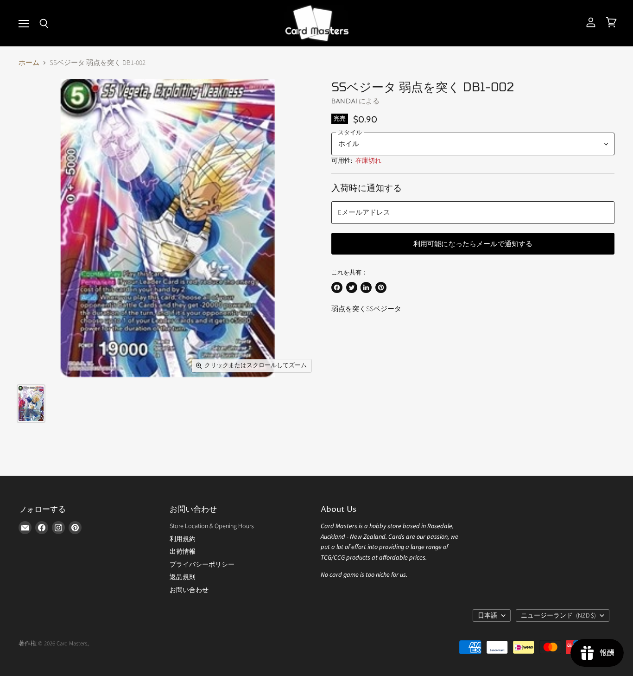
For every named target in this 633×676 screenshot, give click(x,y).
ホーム (29, 63)
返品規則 (183, 577)
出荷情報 (183, 551)
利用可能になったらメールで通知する (473, 243)
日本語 (487, 615)
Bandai (344, 100)
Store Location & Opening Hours (212, 526)
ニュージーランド (558, 615)
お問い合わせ (189, 590)
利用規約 (183, 539)
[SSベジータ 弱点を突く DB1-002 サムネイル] (31, 403)
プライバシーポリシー (202, 564)
